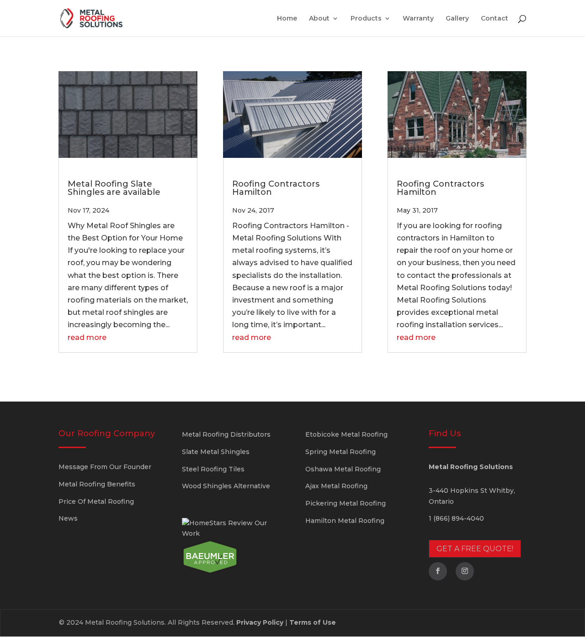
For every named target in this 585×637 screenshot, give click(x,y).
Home (287, 18)
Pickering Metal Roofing (345, 503)
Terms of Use (312, 622)
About (319, 18)
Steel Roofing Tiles (213, 469)
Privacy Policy (259, 622)
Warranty (418, 18)
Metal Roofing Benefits (96, 484)
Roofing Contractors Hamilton (275, 188)
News (68, 518)
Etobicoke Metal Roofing (346, 434)
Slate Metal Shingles (216, 452)
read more (87, 337)
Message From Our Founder (104, 467)
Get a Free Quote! (474, 548)
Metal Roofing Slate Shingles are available (114, 188)
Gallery (457, 18)
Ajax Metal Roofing (336, 486)
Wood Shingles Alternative (226, 486)
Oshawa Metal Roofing (343, 469)
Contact (494, 18)
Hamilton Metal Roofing (344, 521)
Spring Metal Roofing (340, 452)
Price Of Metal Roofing (96, 501)
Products (366, 18)
